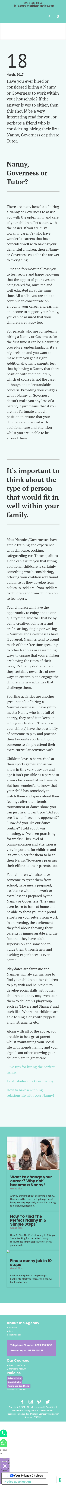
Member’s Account (17, 1368)
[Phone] (3, 1436)
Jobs (11, 1331)
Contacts (13, 1327)
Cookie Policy (14, 1382)
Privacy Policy (14, 1378)
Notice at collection (17, 1481)
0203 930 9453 (43, 1345)
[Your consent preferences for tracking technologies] (59, 1479)
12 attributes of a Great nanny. (30, 1081)
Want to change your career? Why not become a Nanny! (31, 1181)
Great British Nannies (16, 1389)
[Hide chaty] (5, 1466)
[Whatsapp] (3, 1445)
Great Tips (16, 1188)
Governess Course (17, 1365)
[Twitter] (47, 1402)
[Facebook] (22, 1402)
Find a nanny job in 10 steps (31, 1262)
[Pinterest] (39, 1402)
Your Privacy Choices (28, 1475)
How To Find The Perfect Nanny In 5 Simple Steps (28, 1220)
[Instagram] (30, 1402)
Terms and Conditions (18, 1386)
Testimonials (15, 1334)
